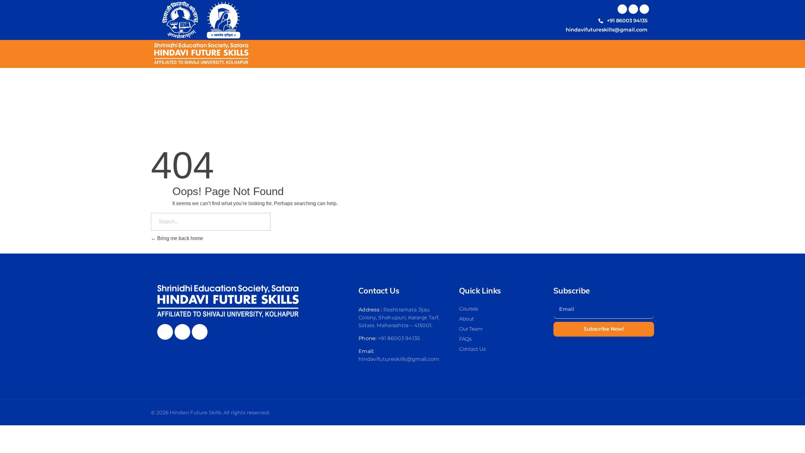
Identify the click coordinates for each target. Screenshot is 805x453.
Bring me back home (179, 238)
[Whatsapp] (644, 9)
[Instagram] (633, 9)
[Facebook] (622, 9)
